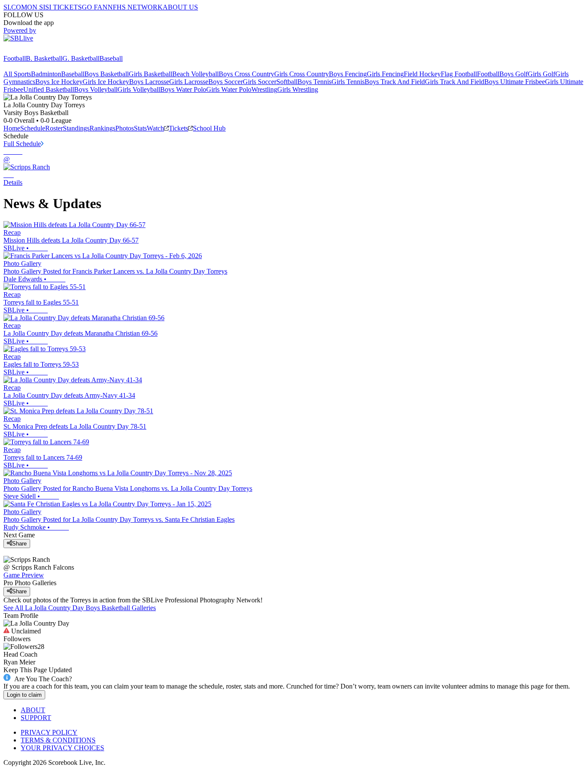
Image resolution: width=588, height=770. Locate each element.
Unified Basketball (48, 89)
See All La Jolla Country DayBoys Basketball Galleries (79, 607)
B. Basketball (44, 58)
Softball (286, 81)
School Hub (209, 128)
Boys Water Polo (183, 89)
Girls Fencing (385, 74)
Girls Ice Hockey (106, 81)
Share (19, 543)
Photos (124, 128)
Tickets (178, 128)
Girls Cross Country (301, 74)
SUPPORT (36, 717)
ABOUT (33, 710)
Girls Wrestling (297, 89)
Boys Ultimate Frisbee (514, 81)
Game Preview (23, 575)
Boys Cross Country (246, 74)
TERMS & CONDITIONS (58, 740)
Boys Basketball (106, 74)
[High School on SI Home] (36, 50)
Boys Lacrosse (149, 81)
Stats (140, 128)
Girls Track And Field (454, 81)
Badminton (46, 74)
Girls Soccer (259, 81)
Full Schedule (22, 143)
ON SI (36, 7)
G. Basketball (80, 58)
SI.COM (15, 7)
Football (14, 58)
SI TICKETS (63, 7)
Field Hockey (422, 74)
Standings (76, 128)
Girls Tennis (348, 81)
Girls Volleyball (139, 89)
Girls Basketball (150, 74)
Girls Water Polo (228, 89)
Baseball (111, 58)
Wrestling (264, 89)
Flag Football (459, 74)
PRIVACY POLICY (49, 732)
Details (12, 182)
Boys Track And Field (395, 81)
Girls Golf (541, 74)
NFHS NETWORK (135, 7)
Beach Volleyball (195, 74)
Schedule (32, 128)
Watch (155, 128)
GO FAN (95, 7)
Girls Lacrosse (188, 81)
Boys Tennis (314, 81)
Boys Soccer (225, 81)
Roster (54, 128)
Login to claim (24, 695)
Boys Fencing (348, 74)
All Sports (17, 74)
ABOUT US (180, 7)
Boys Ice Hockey (59, 81)
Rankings (102, 128)
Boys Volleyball (96, 89)
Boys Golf (513, 74)
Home (11, 128)
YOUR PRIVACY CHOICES (62, 747)
